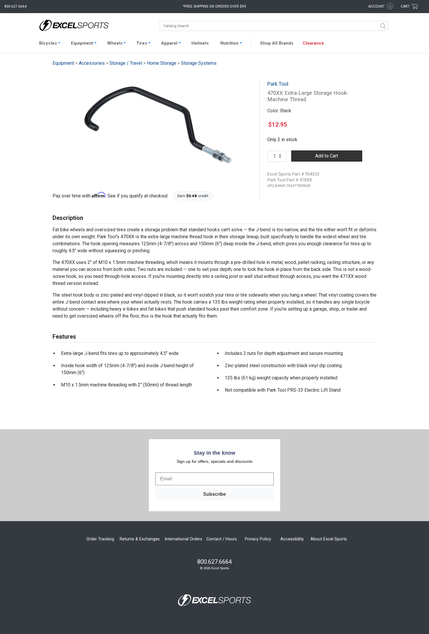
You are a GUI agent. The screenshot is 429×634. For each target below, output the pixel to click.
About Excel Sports (329, 539)
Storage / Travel (125, 63)
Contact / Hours (221, 539)
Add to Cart (326, 156)
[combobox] (274, 26)
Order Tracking (100, 539)
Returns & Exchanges (140, 539)
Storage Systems (199, 63)
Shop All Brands (276, 43)
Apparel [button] (169, 43)
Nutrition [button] (229, 43)
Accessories (92, 63)
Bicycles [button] (48, 43)
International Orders (183, 539)
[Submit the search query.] (383, 26)
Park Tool (277, 84)
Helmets (200, 43)
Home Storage (161, 63)
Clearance (313, 43)
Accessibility (292, 539)
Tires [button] (141, 43)
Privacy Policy (258, 539)
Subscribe (214, 494)
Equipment (63, 63)
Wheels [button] (115, 43)
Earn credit (193, 195)
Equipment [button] (82, 43)
